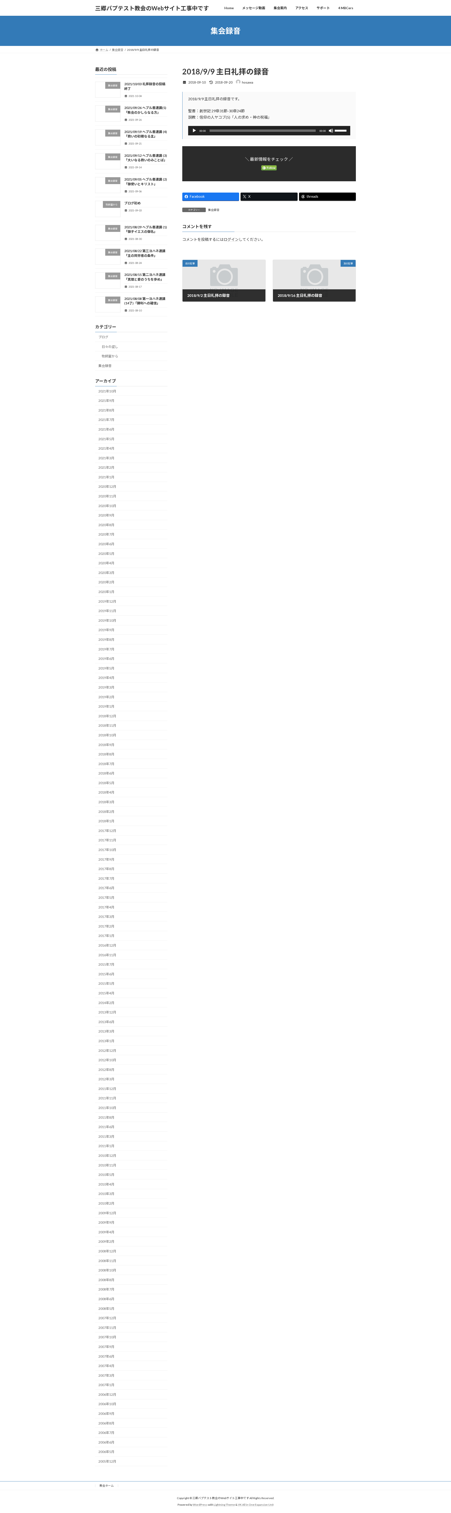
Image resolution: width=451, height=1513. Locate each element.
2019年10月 (107, 620)
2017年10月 (107, 850)
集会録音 (213, 210)
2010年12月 (107, 1156)
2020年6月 (106, 544)
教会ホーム (107, 1485)
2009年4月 (106, 1232)
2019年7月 (106, 649)
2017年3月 (106, 917)
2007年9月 (106, 1347)
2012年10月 (107, 1060)
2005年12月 (107, 1461)
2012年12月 (107, 1051)
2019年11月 (107, 611)
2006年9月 (106, 1414)
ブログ (103, 337)
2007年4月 (106, 1366)
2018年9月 (106, 745)
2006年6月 (106, 1442)
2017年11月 (107, 840)
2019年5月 (106, 668)
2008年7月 (106, 1289)
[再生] (194, 130)
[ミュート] (331, 130)
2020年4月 (106, 563)
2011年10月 (107, 1108)
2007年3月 (106, 1375)
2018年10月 (107, 735)
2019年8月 (106, 639)
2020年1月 (106, 592)
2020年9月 (106, 515)
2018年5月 (106, 783)
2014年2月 (106, 1003)
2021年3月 (106, 458)
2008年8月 (106, 1280)
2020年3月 (106, 573)
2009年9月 (106, 1222)
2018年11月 (107, 726)
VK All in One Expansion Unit (256, 1504)
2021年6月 (106, 429)
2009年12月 (107, 1213)
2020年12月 (107, 487)
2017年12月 (107, 831)
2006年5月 (106, 1452)
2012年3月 (106, 1079)
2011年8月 (106, 1117)
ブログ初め (132, 203)
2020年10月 (107, 506)
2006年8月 (106, 1423)
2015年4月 (106, 993)
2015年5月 (106, 984)
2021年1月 (106, 477)
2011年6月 (106, 1127)
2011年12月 (107, 1089)
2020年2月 (106, 582)
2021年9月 (106, 401)
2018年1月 (106, 821)
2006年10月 (107, 1404)
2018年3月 (106, 802)
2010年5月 (106, 1175)
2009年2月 (106, 1242)
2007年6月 (106, 1356)
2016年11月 (107, 955)
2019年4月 (106, 678)
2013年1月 (106, 1041)
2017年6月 (106, 888)
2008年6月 (106, 1299)
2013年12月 (107, 1012)
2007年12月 (107, 1318)
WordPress (200, 1504)
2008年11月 (107, 1261)
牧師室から (110, 356)
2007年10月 (107, 1337)
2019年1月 (106, 706)
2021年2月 (106, 467)
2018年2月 (106, 812)
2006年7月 (106, 1433)
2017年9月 (106, 859)
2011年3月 (106, 1136)
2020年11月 (107, 496)
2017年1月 (106, 936)
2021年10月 (107, 391)
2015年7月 (106, 964)
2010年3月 (106, 1194)
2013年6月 (106, 1022)
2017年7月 (106, 878)
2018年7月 (106, 764)
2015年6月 (106, 974)
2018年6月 (106, 773)
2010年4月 (106, 1184)
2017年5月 (106, 898)
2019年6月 (106, 659)
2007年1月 (106, 1385)
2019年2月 (106, 697)
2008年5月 (106, 1309)
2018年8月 (106, 754)
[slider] (341, 130)
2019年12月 (107, 601)
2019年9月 (106, 630)
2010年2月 (106, 1203)
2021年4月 (106, 448)
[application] (269, 130)
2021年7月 (106, 420)
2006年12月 (107, 1394)
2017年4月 (106, 907)
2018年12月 (107, 716)
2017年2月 (106, 926)
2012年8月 (106, 1070)
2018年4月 (106, 793)
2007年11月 (107, 1328)
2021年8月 (106, 410)
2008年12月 (107, 1251)
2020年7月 (106, 535)
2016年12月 (107, 945)
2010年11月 (107, 1165)
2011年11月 (107, 1098)
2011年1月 (106, 1146)
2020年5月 (106, 554)
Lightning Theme (224, 1504)
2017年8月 (106, 869)
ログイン (231, 239)
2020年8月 (106, 525)
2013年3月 (106, 1031)
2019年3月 (106, 687)
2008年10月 (107, 1270)
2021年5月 (106, 439)
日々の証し (110, 347)
